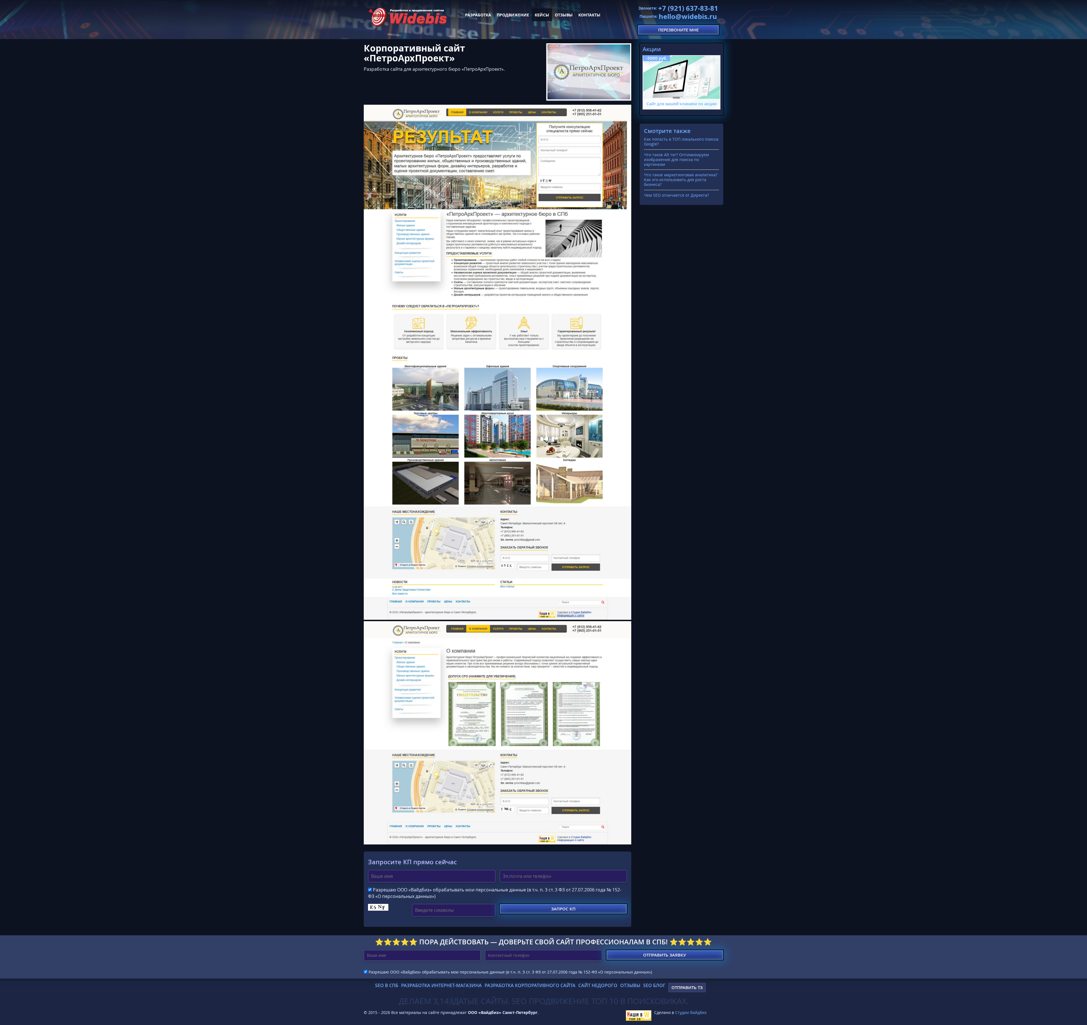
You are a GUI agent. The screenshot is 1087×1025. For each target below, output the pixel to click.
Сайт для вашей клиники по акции (681, 103)
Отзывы (564, 15)
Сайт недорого (597, 985)
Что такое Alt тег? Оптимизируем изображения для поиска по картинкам (676, 159)
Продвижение (513, 15)
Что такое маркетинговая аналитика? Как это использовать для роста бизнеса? (680, 179)
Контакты (589, 15)
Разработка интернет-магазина (441, 985)
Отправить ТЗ (687, 987)
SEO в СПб (386, 985)
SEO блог (654, 985)
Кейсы (542, 15)
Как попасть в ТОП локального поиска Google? (681, 141)
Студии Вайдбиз (691, 1012)
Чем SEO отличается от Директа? (676, 195)
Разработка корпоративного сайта (530, 985)
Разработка (478, 15)
